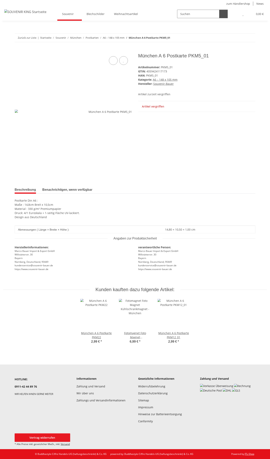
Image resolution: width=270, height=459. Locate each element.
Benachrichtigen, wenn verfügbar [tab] (67, 189)
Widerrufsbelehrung (151, 386)
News (260, 4)
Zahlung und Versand (90, 386)
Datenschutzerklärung (153, 393)
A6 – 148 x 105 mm (165, 79)
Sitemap (143, 400)
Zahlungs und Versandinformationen (101, 400)
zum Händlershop (238, 4)
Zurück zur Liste (27, 37)
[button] (235, 14)
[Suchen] (223, 14)
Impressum (145, 407)
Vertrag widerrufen (42, 437)
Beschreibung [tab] (25, 189)
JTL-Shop (249, 454)
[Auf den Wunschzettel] (123, 60)
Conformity (145, 421)
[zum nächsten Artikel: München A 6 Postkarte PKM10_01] (251, 38)
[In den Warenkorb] (18, 51)
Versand (65, 444)
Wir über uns (85, 393)
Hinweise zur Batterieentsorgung (160, 414)
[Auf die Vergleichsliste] (113, 60)
